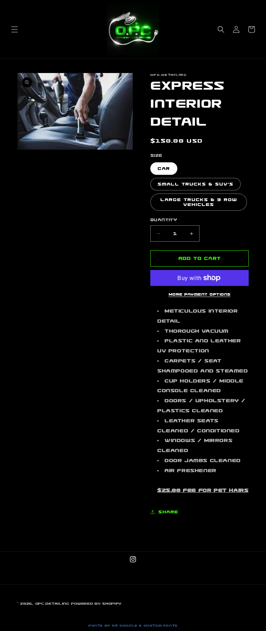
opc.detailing (52, 603)
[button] (14, 29)
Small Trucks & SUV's (195, 184)
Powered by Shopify (96, 603)
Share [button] (168, 512)
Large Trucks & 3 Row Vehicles (198, 202)
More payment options (200, 294)
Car (164, 168)
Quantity (163, 220)
